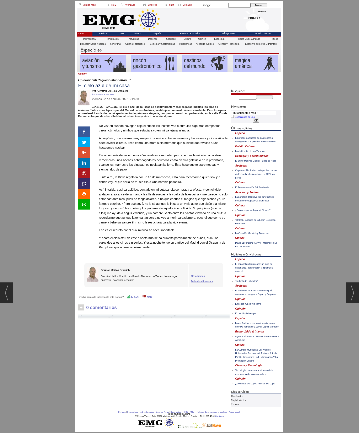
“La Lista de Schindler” (246, 281)
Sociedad (171, 39)
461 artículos (198, 276)
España (157, 33)
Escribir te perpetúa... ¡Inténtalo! (261, 44)
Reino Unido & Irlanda (249, 39)
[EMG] (157, 427)
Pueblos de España (190, 33)
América (103, 33)
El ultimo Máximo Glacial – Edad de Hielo (255, 160)
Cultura (187, 39)
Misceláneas (185, 44)
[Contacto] (180, 5)
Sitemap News (162, 412)
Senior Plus (116, 44)
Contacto (235, 404)
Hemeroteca (132, 412)
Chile (121, 33)
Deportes (152, 39)
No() (149, 297)
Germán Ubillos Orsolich (115, 270)
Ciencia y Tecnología (228, 44)
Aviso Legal (234, 412)
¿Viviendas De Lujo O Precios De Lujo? (255, 383)
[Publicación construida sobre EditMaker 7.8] (211, 427)
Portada (121, 412)
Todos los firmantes (202, 281)
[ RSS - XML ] (189, 412)
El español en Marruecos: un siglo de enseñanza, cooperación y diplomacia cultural (254, 267)
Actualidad (134, 39)
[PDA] (80, 5)
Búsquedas (176, 412)
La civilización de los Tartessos (251, 151)
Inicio (81, 33)
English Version (238, 400)
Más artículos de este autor (103, 94)
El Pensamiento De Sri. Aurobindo (252, 187)
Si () (134, 297)
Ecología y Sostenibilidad (162, 44)
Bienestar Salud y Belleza (93, 44)
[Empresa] (145, 5)
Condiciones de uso (245, 117)
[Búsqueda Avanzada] (122, 5)
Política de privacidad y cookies (212, 412)
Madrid (262, 17)
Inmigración (113, 39)
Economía (219, 39)
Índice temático (147, 412)
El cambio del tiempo (245, 313)
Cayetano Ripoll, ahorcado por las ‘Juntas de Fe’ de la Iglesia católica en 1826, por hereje (256, 174)
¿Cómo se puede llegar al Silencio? (252, 210)
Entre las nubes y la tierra (248, 304)
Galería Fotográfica (135, 44)
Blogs (275, 39)
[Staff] (166, 5)
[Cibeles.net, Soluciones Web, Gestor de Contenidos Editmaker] (190, 427)
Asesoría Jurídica (205, 44)
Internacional (89, 39)
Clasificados (237, 396)
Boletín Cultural (262, 33)
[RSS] (108, 5)
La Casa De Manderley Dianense (252, 233)
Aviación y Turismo (247, 192)
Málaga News (229, 33)
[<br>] (154, 316)
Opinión (202, 39)
